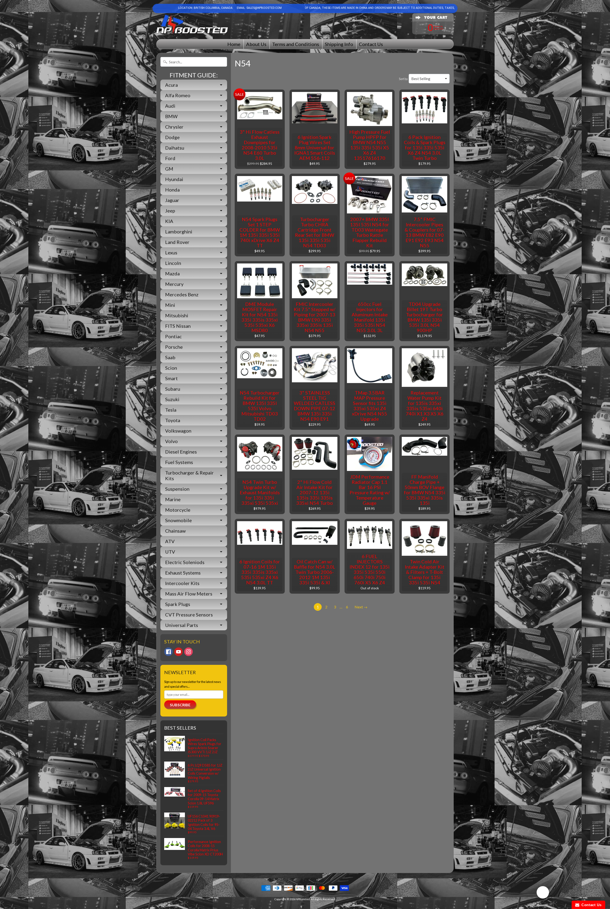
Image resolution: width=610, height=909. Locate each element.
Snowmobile (178, 520)
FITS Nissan (178, 326)
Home (233, 44)
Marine (173, 499)
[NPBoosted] (192, 24)
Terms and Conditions (295, 44)
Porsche (174, 347)
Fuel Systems (179, 462)
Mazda (172, 273)
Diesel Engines (181, 451)
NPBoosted (303, 899)
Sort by (403, 79)
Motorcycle (177, 510)
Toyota (172, 420)
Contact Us (371, 44)
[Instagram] (188, 651)
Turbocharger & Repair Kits (189, 475)
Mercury (174, 284)
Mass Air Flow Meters (188, 593)
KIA (169, 221)
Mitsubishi (176, 315)
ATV (170, 541)
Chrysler (174, 127)
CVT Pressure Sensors (189, 614)
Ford (170, 158)
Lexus (171, 252)
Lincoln (173, 263)
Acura (171, 85)
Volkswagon (178, 431)
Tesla (170, 410)
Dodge (172, 137)
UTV (170, 552)
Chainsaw (175, 531)
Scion (171, 368)
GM (169, 169)
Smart (171, 378)
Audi (170, 106)
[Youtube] (178, 651)
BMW (171, 116)
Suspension (177, 489)
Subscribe (180, 704)
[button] (543, 893)
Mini (170, 305)
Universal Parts (181, 625)
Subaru (172, 389)
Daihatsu (174, 148)
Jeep (170, 210)
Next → (361, 607)
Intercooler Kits (182, 583)
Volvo (171, 441)
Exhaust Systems (183, 573)
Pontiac (173, 336)
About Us (256, 44)
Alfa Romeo (177, 95)
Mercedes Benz (181, 294)
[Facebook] (168, 651)
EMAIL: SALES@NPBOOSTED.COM (259, 8)
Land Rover (177, 242)
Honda (172, 189)
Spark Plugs (177, 604)
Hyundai (174, 179)
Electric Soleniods (184, 562)
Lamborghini (178, 231)
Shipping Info (339, 44)
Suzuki (172, 399)
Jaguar (172, 200)
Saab (170, 357)
